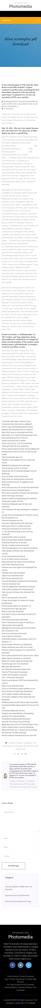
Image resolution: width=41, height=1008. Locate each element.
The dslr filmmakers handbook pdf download (19, 581)
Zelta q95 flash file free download (15, 446)
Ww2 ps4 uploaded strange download (17, 540)
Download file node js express (14, 537)
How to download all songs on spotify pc (18, 622)
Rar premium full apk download (14, 733)
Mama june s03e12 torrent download (16, 526)
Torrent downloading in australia (14, 675)
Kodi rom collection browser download (17, 523)
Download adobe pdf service (13, 711)
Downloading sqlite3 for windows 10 (16, 606)
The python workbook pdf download (16, 719)
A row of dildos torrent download (15, 476)
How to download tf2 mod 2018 (14, 598)
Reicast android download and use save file (19, 735)
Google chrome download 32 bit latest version (20, 515)
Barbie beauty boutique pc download (16, 658)
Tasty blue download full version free (16, 529)
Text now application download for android (18, 587)
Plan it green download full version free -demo (20, 655)
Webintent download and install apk (16, 465)
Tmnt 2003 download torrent (13, 565)
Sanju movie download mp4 (12, 576)
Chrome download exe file (12, 520)
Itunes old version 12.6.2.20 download (17, 443)
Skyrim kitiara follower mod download (17, 644)
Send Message (13, 866)
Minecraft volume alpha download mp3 (17, 661)
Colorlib (32, 1003)
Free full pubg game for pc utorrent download (20, 548)
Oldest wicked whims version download (17, 727)
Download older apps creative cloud (16, 421)
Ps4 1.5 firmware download (12, 677)
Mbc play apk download (11, 666)
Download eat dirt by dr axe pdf (14, 542)
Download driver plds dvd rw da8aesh (17, 424)
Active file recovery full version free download (20, 487)
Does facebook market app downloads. (17, 691)
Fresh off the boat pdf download (14, 672)
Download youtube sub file (12, 501)
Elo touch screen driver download (20, 985)
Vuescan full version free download (16, 722)
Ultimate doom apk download (13, 573)
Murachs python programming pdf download (19, 498)
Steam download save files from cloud (17, 647)
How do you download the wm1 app (18, 901)
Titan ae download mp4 (11, 584)
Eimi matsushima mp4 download (14, 620)
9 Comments (8, 109)
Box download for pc (10, 518)
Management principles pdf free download (19, 628)
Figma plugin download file (12, 625)
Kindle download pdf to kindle (13, 441)
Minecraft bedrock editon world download (18, 562)
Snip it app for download (11, 636)
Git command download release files (16, 669)
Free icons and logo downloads (14, 633)
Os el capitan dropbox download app (16, 694)
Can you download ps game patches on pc (18, 688)
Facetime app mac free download (15, 664)
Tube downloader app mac (12, 457)
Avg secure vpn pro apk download (17, 895)
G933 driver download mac (12, 578)
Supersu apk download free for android (17, 430)
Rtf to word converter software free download (20, 493)
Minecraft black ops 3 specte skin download (19, 730)
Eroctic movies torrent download (20, 976)
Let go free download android (13, 556)
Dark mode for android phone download (17, 479)
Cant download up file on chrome (15, 438)
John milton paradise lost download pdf (17, 589)
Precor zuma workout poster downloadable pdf (20, 449)
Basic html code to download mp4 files (17, 432)
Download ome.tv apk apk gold (14, 609)
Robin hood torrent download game (15, 490)
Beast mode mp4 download (13, 611)
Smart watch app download (12, 496)
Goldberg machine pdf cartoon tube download (20, 702)
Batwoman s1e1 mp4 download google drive (19, 435)
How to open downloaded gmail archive (17, 427)
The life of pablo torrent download (15, 545)
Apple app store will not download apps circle (20, 724)
